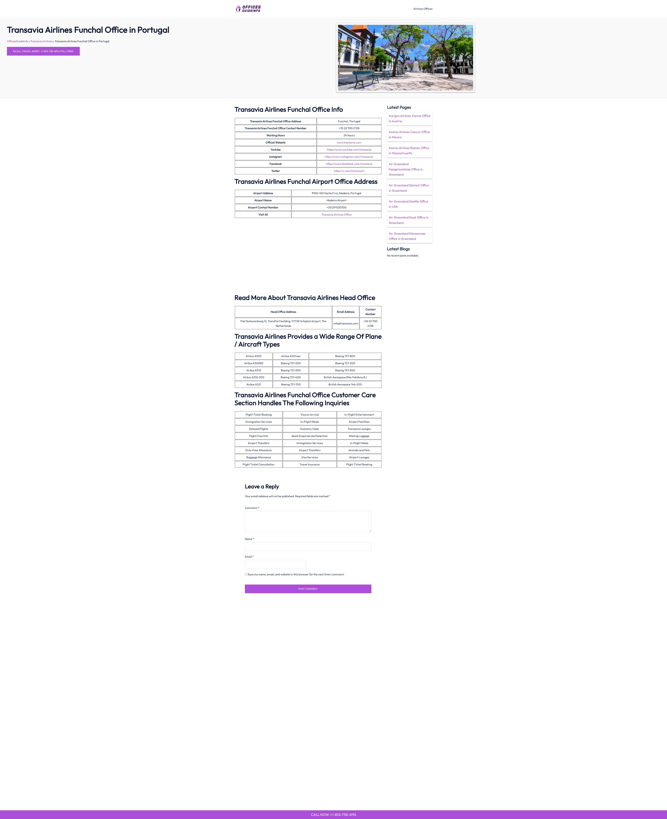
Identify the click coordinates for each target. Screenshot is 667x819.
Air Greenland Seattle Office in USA (408, 204)
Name (249, 539)
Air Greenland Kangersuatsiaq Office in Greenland (406, 169)
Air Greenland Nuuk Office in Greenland (409, 220)
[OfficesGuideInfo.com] (248, 8)
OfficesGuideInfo (17, 41)
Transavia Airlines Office (336, 214)
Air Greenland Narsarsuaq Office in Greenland (407, 236)
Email (249, 556)
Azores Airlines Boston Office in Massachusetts (409, 150)
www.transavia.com (349, 142)
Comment (252, 508)
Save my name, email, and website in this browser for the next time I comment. (296, 574)
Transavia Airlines (41, 41)
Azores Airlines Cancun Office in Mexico (409, 134)
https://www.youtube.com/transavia (349, 149)
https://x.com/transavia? (349, 171)
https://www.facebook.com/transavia (349, 164)
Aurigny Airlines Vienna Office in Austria (409, 118)
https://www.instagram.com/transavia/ (349, 156)
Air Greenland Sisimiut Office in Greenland (409, 187)
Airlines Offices (423, 8)
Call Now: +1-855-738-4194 (333, 814)
